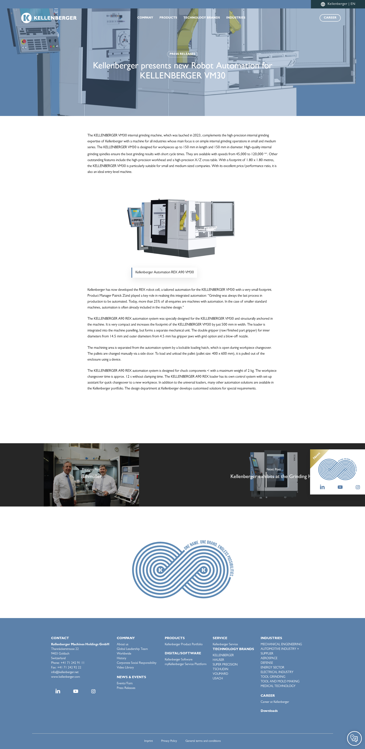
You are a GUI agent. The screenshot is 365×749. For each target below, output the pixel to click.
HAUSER (218, 660)
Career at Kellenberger (275, 702)
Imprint (148, 741)
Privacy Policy (169, 741)
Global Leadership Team (132, 649)
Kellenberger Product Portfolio (184, 644)
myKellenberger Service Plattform (186, 664)
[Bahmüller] (91, 475)
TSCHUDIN (220, 669)
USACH (218, 678)
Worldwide (124, 654)
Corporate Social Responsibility (136, 663)
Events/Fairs (125, 683)
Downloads (269, 711)
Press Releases (182, 54)
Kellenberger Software (178, 659)
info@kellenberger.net (65, 672)
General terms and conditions (203, 741)
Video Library (125, 668)
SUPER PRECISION (225, 665)
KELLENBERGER (223, 655)
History (121, 658)
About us (122, 644)
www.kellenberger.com (65, 677)
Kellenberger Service (225, 644)
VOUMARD (220, 674)
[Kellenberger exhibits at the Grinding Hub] (273, 475)
